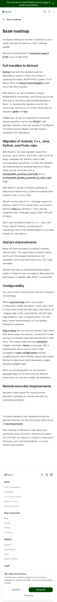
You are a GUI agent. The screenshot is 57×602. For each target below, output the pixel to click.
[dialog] (28, 585)
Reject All (16, 590)
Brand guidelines (11, 506)
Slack (6, 554)
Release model (10, 501)
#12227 (36, 121)
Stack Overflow (11, 559)
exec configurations (27, 352)
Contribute (8, 492)
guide (15, 111)
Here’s (26, 345)
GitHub (7, 523)
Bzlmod (6, 72)
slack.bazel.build (14, 423)
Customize (28, 595)
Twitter (7, 528)
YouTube (8, 532)
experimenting (16, 302)
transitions (41, 341)
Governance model (12, 496)
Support (7, 544)
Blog (6, 518)
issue (45, 2)
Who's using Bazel (12, 487)
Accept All (40, 590)
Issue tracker (10, 549)
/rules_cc (16, 208)
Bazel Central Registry (31, 83)
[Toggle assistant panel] (49, 11)
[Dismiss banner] (53, 3)
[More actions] (53, 11)
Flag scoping (9, 330)
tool (25, 111)
